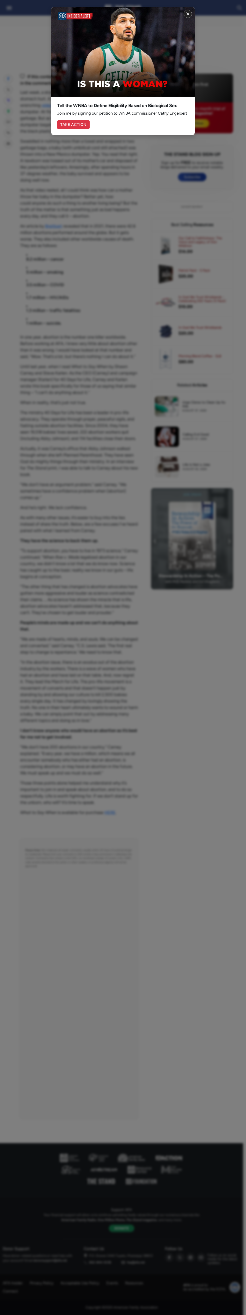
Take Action (73, 124)
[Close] (188, 14)
